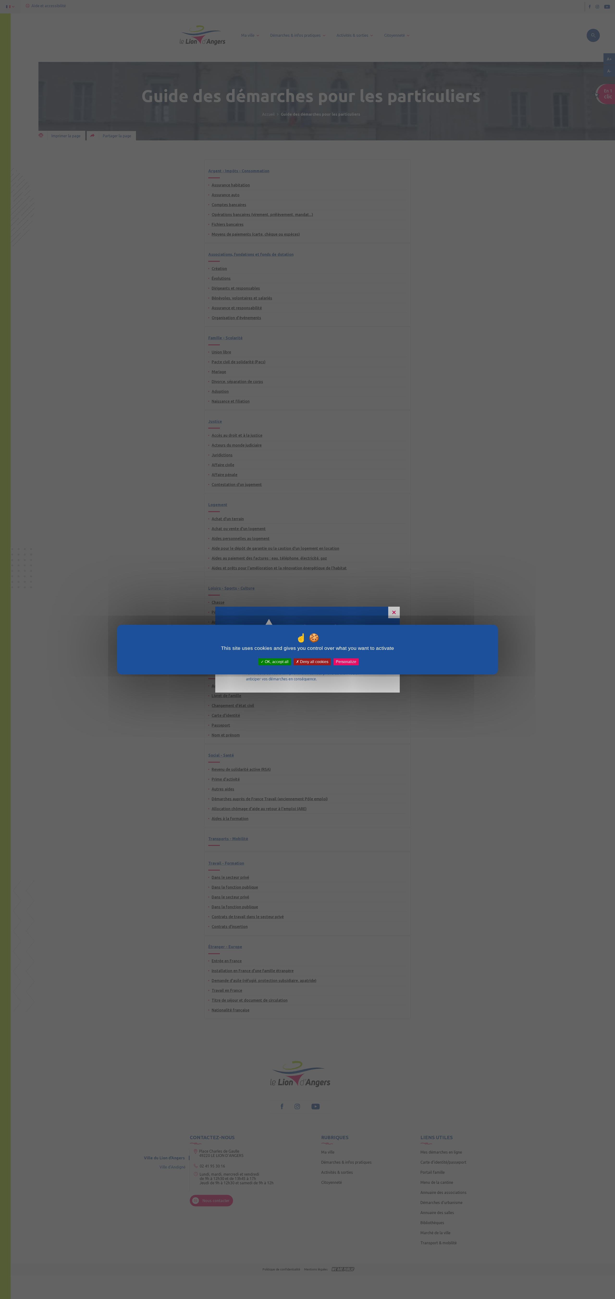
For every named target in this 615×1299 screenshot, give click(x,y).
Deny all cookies (313, 662)
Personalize (346, 662)
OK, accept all (276, 662)
